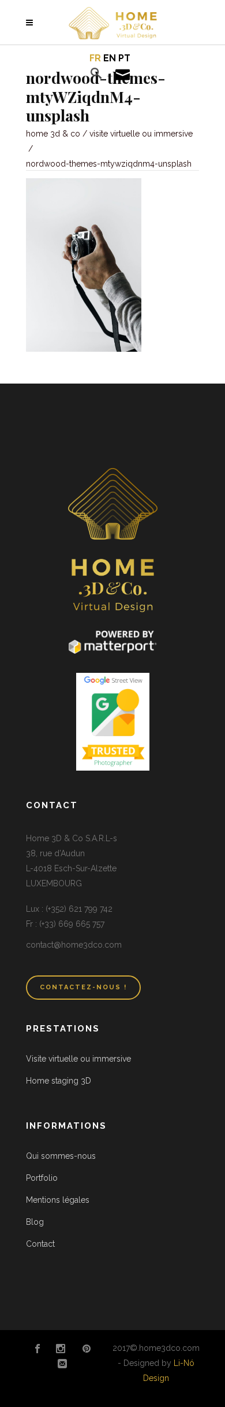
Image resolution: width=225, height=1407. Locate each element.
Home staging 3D (58, 1080)
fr (95, 58)
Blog (35, 1221)
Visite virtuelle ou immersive (141, 134)
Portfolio (42, 1178)
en (109, 58)
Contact (40, 1243)
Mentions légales (57, 1200)
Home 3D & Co (53, 134)
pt (124, 58)
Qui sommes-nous (61, 1156)
